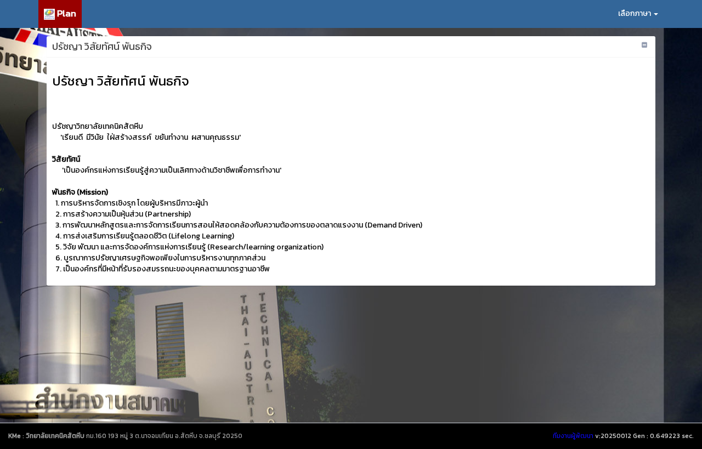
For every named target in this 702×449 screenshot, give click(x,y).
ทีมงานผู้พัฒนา (573, 436)
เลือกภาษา (635, 13)
